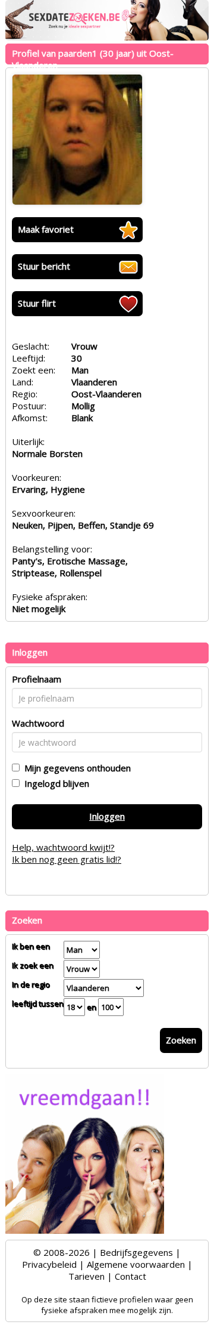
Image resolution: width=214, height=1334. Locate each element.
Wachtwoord (38, 723)
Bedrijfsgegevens (136, 1252)
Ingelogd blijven (54, 783)
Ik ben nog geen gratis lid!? (66, 859)
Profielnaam (36, 679)
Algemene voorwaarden (136, 1264)
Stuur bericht (44, 266)
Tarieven (86, 1276)
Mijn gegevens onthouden (75, 768)
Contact (130, 1276)
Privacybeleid (49, 1264)
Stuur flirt (37, 303)
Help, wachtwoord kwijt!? (63, 847)
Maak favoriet (46, 229)
